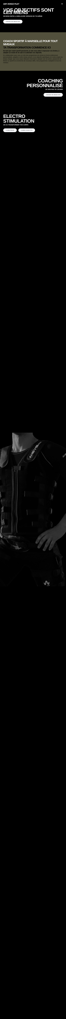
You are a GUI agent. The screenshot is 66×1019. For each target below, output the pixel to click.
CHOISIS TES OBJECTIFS (13, 21)
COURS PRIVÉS (10, 130)
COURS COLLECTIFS (27, 130)
